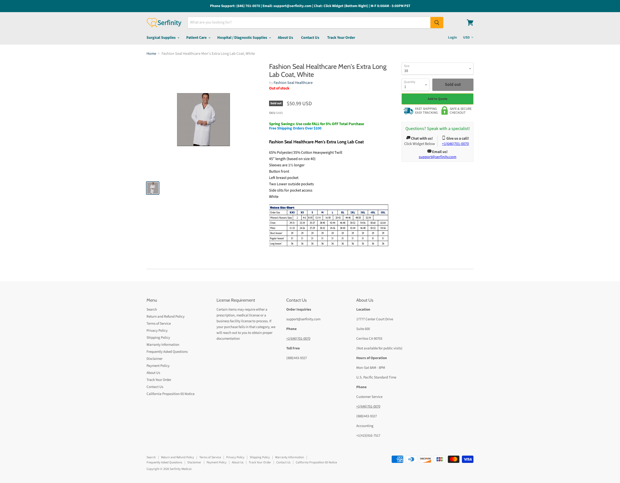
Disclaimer (155, 358)
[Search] (436, 22)
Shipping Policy (158, 337)
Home (151, 53)
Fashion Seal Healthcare (293, 82)
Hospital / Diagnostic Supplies (242, 37)
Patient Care (196, 37)
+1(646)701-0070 (298, 338)
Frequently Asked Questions (167, 351)
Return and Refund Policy (166, 316)
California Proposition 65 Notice (170, 393)
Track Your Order (341, 37)
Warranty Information (163, 344)
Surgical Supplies (161, 37)
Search (152, 309)
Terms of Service (159, 323)
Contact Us (310, 37)
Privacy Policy (157, 330)
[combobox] (309, 22)
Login (452, 37)
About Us (285, 37)
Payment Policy (158, 365)
